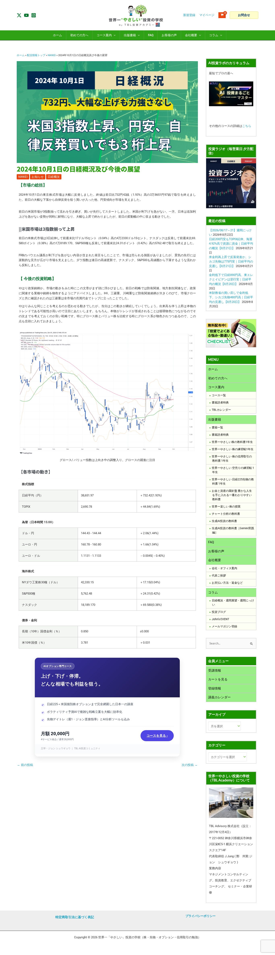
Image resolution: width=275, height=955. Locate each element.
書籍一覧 (217, 427)
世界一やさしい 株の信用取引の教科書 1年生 (232, 458)
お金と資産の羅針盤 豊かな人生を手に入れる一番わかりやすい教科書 (232, 495)
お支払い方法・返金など (227, 582)
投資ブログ (219, 611)
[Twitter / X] (19, 15)
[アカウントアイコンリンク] (206, 15)
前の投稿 (25, 765)
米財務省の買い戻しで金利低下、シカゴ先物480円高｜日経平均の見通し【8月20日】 (231, 297)
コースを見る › (157, 736)
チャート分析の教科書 (226, 513)
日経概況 (54, 177)
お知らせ (38, 177)
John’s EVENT (220, 619)
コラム (213, 592)
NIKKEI (52, 55)
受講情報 (214, 670)
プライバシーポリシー (200, 916)
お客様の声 (216, 551)
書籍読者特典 (220, 402)
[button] (244, 15)
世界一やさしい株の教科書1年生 (232, 442)
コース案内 (216, 387)
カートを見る (217, 679)
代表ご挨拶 (219, 575)
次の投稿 (189, 765)
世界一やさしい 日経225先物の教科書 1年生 (233, 481)
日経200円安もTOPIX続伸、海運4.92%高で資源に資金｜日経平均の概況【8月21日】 (231, 243)
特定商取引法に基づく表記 (74, 917)
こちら (246, 126)
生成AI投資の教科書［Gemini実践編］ (233, 530)
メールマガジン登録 (224, 626)
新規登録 (189, 15)
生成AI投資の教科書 (224, 521)
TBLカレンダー (221, 409)
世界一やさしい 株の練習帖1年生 (232, 449)
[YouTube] (26, 15)
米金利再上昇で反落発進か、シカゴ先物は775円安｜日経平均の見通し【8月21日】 (231, 261)
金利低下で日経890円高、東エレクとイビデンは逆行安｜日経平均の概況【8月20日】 (231, 279)
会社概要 (214, 560)
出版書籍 (214, 419)
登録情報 (214, 688)
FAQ (211, 542)
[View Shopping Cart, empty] (222, 15)
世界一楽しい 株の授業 (226, 506)
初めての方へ (217, 378)
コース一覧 (219, 395)
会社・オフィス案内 (224, 568)
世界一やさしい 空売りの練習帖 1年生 (233, 470)
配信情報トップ (36, 55)
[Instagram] (33, 15)
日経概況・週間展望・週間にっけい (233, 602)
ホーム (21, 55)
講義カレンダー (219, 697)
